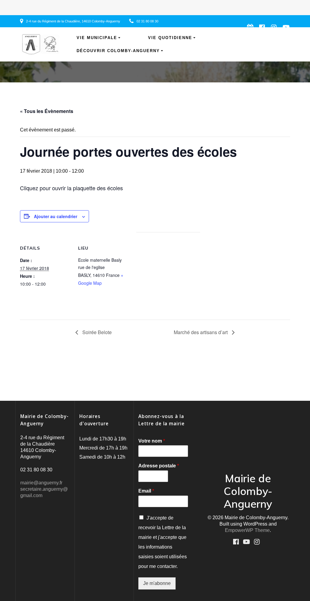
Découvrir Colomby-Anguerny (118, 51)
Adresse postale (158, 465)
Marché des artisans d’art (201, 332)
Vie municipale (97, 38)
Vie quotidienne (170, 38)
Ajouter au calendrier (55, 216)
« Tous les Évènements (46, 111)
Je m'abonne (157, 583)
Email (146, 490)
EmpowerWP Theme (247, 530)
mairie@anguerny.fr (41, 482)
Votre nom (151, 440)
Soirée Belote (96, 332)
